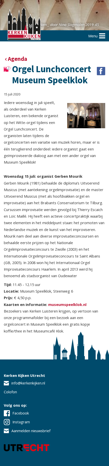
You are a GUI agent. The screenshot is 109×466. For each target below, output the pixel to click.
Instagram (21, 421)
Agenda (17, 58)
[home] (24, 24)
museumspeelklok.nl (67, 304)
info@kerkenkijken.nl (28, 382)
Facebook (20, 413)
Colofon (10, 391)
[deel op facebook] (101, 71)
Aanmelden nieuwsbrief (30, 430)
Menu (93, 35)
